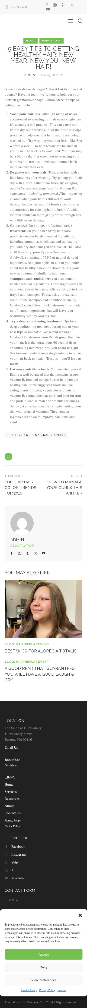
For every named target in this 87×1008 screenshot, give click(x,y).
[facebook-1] (47, 5)
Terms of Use (12, 759)
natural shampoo (50, 435)
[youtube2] (48, 9)
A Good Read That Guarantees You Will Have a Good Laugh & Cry (39, 674)
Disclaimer (11, 765)
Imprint (62, 990)
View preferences (43, 980)
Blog (30, 40)
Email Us (11, 747)
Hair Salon (51, 40)
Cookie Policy (29, 990)
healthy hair (17, 435)
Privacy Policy (47, 990)
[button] (80, 915)
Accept (44, 954)
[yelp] (63, 5)
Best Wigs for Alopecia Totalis (41, 651)
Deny (44, 967)
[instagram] (55, 5)
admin (17, 539)
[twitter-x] (72, 5)
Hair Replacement (33, 644)
